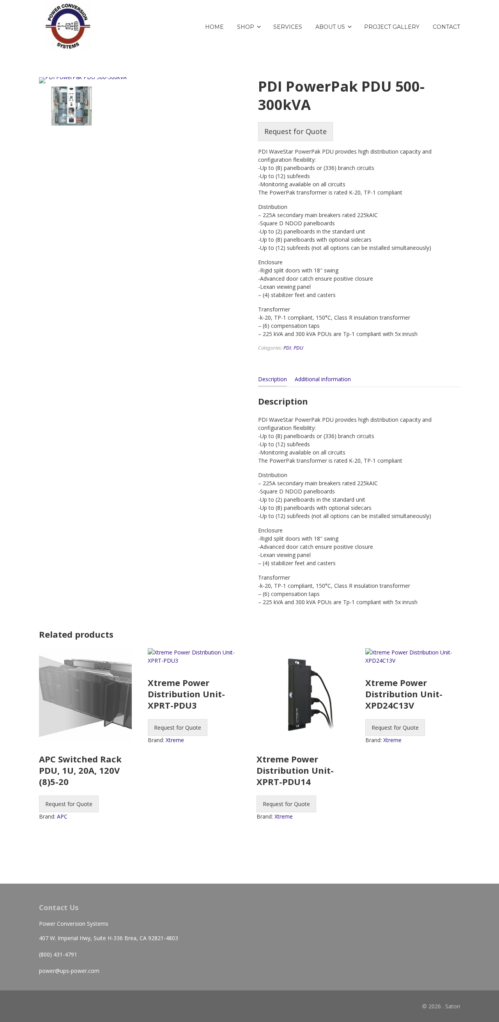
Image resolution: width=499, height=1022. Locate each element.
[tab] (272, 381)
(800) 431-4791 (58, 954)
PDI (287, 347)
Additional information (323, 379)
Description (272, 379)
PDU (298, 347)
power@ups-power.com (69, 970)
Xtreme (175, 740)
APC (62, 816)
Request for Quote (295, 131)
